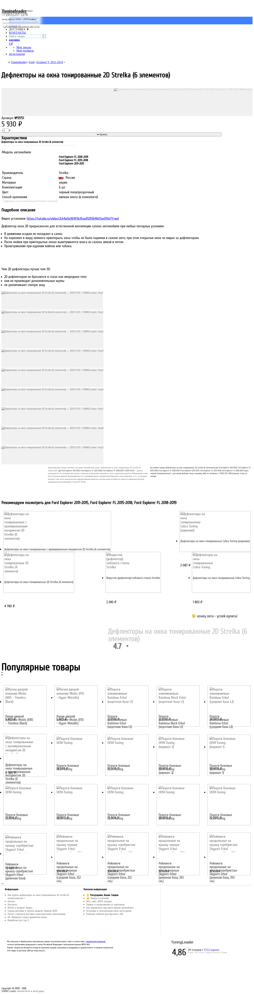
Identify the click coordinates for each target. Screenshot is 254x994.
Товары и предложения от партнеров (105, 904)
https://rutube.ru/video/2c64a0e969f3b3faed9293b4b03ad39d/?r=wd (73, 218)
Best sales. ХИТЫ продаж (99, 901)
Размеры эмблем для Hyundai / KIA (104, 914)
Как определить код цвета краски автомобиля (110, 907)
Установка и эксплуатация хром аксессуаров (108, 910)
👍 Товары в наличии (97, 898)
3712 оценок (211, 949)
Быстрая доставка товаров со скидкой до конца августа (21, 24)
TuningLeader (182, 942)
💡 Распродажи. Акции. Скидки (102, 895)
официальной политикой (95, 941)
